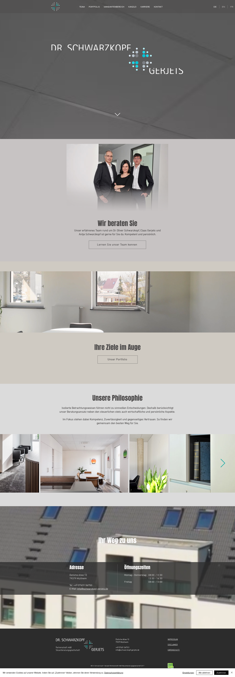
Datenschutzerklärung (113, 672)
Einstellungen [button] (188, 672)
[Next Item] (222, 463)
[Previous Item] (12, 463)
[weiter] (117, 114)
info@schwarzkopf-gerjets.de (92, 589)
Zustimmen (221, 672)
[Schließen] (231, 672)
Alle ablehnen (204, 672)
